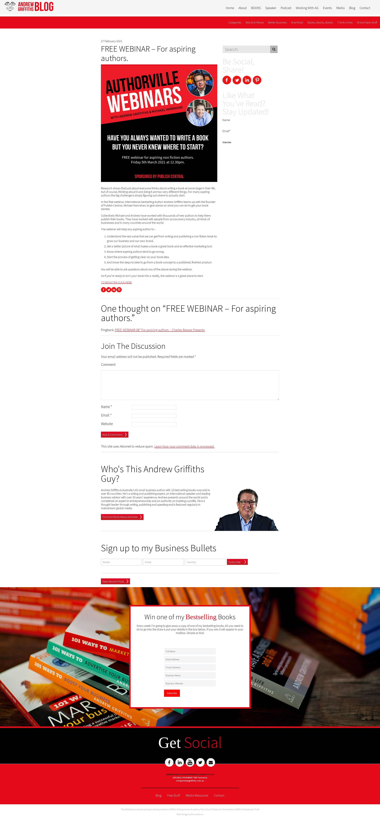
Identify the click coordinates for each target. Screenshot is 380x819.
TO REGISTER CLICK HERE (116, 282)
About (243, 8)
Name (106, 406)
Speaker (270, 8)
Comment (108, 364)
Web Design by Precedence (190, 814)
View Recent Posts (113, 581)
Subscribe (234, 562)
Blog (352, 8)
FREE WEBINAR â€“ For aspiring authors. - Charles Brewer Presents (160, 330)
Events (327, 8)
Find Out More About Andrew (120, 517)
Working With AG (307, 8)
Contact (365, 8)
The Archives (345, 22)
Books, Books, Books (320, 22)
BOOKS (256, 8)
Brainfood (297, 22)
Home (230, 8)
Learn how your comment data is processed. (184, 446)
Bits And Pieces (255, 22)
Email (106, 415)
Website (107, 424)
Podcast (286, 8)
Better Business (277, 22)
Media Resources (197, 795)
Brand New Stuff (367, 22)
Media (340, 8)
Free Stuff (173, 795)
